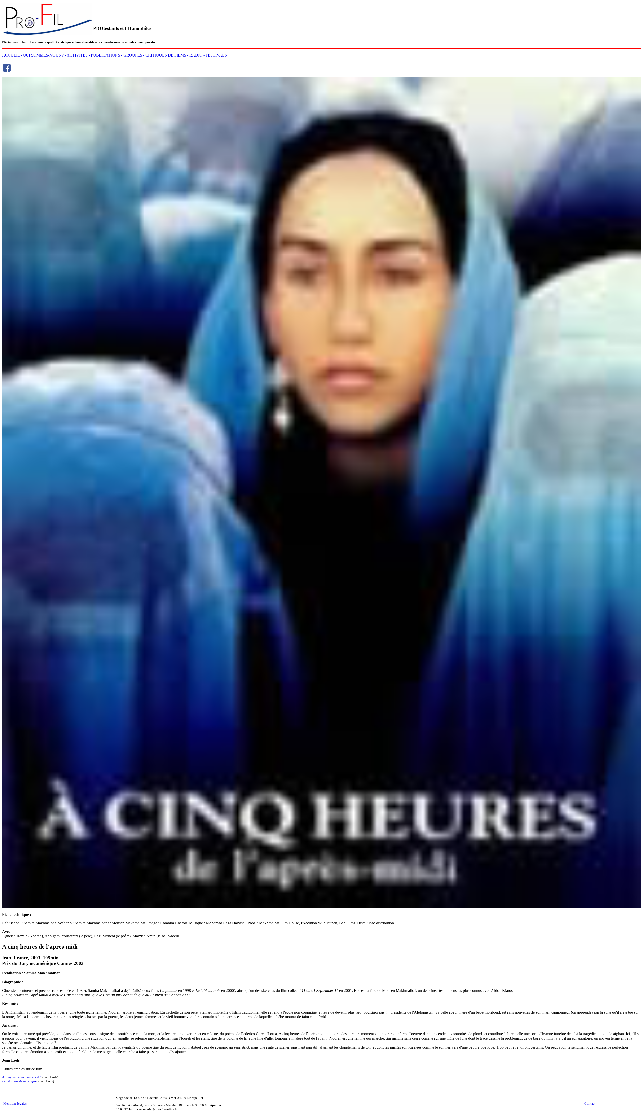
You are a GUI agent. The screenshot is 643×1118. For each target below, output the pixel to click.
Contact (589, 1103)
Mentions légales (15, 1103)
